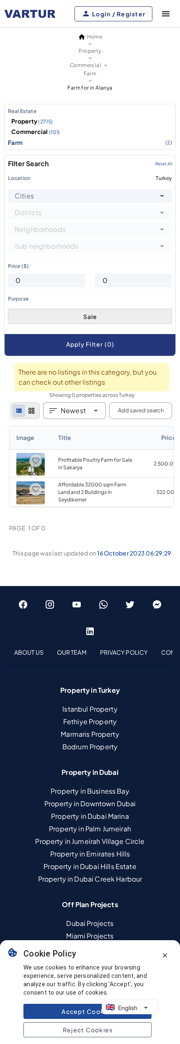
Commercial (35, 131)
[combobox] (90, 196)
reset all (163, 163)
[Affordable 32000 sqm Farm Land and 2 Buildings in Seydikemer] (30, 502)
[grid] (31, 410)
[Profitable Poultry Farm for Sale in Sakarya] (30, 474)
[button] (162, 196)
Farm (90, 142)
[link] (91, 466)
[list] (19, 410)
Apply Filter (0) (90, 344)
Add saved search (141, 410)
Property (32, 121)
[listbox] (90, 126)
